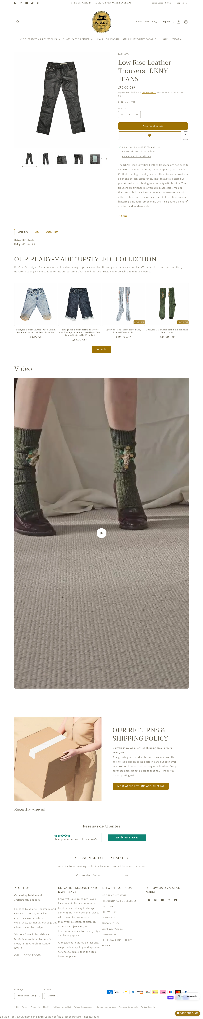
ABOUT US (107, 906)
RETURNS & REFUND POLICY (117, 940)
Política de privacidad (62, 1007)
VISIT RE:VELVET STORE (114, 895)
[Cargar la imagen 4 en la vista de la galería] (78, 159)
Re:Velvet (26, 1007)
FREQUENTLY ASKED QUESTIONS (119, 901)
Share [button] (124, 216)
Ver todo (101, 349)
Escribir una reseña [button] (127, 837)
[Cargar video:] (101, 533)
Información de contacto (106, 1007)
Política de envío (148, 1007)
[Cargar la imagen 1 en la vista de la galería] (29, 159)
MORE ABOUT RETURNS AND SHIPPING (140, 786)
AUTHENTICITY (110, 934)
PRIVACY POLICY (110, 923)
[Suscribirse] (126, 875)
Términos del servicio (128, 1007)
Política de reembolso (83, 1007)
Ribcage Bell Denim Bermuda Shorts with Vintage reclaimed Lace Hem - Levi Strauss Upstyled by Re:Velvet (80, 333)
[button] (17, 21)
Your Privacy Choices (113, 929)
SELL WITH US (109, 912)
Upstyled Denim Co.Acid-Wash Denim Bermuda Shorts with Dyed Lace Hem (36, 331)
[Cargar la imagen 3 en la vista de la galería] (62, 159)
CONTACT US (109, 917)
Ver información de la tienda (136, 156)
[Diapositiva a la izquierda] (17, 159)
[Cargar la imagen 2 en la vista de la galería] (45, 159)
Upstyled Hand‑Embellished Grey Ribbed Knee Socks (123, 331)
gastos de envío (149, 92)
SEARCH (106, 945)
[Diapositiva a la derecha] (106, 159)
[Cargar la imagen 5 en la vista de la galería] (95, 159)
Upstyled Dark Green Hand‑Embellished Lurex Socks (167, 331)
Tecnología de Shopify (40, 1007)
